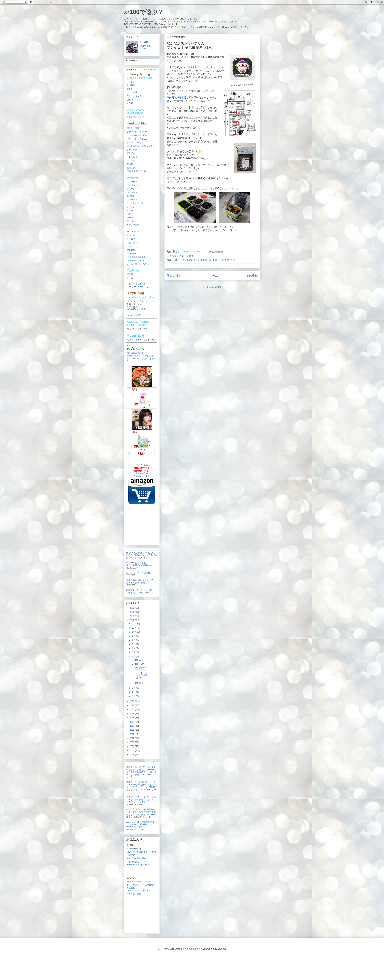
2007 (132, 750)
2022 (132, 612)
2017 (132, 709)
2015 (132, 717)
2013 (132, 726)
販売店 (130, 274)
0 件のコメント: (193, 251)
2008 (132, 746)
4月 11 (138, 664)
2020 (132, 620)
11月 (134, 628)
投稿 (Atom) (215, 287)
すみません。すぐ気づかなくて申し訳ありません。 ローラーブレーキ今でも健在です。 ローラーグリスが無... (141, 771)
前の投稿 (252, 275)
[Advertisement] (212, 239)
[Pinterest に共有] (221, 251)
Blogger (222, 949)
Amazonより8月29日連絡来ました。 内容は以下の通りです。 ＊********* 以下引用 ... (141, 824)
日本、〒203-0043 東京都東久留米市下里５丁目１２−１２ (204, 260)
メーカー (131, 278)
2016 (132, 713)
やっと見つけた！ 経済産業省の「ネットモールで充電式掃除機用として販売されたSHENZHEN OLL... (141, 813)
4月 (134, 656)
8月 (134, 640)
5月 (134, 652)
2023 (132, 608)
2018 (132, 705)
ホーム (213, 275)
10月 (134, 632)
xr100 (145, 42)
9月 (134, 636)
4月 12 (138, 660)
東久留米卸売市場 (176, 97)
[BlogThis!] (213, 251)
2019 (132, 701)
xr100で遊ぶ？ (144, 12)
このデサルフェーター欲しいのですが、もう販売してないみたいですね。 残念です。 (141, 799)
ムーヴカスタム (134, 306)
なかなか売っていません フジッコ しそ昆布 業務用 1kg (140, 672)
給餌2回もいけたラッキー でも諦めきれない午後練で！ (140, 581)
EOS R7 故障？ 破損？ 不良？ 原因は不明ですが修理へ (140, 563)
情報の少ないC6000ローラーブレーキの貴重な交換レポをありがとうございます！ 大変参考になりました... (141, 786)
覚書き (190, 256)
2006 (132, 754)
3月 (134, 688)
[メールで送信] (210, 251)
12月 (134, 623)
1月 (134, 696)
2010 (132, 738)
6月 (134, 648)
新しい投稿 (174, 275)
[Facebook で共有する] (218, 251)
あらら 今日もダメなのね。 (139, 573)
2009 (132, 742)
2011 (132, 734)
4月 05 (138, 683)
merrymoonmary (189, 949)
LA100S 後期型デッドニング (140, 315)
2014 (132, 722)
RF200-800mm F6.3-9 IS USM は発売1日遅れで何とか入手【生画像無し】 (141, 555)
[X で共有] (216, 251)
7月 (134, 644)
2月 (134, 692)
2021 (132, 616)
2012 (132, 730)
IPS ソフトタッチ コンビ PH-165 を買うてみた (140, 591)
